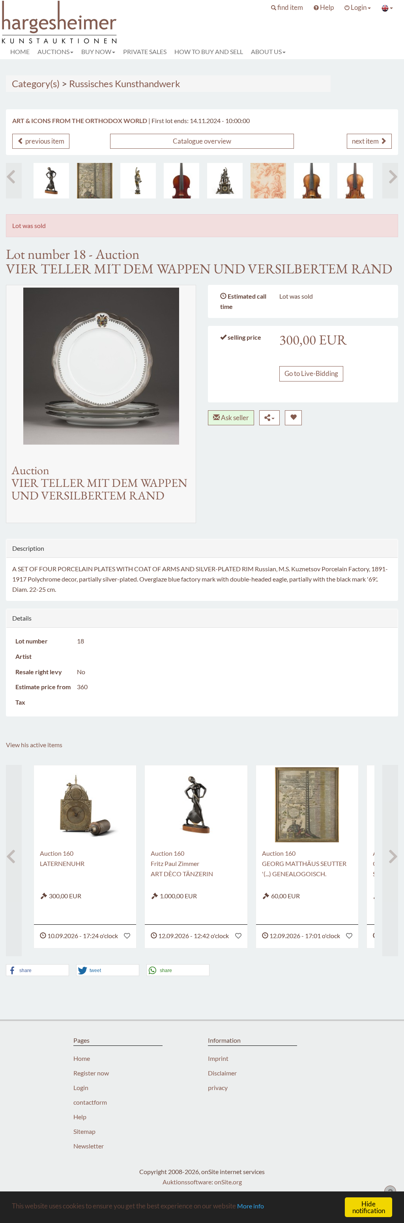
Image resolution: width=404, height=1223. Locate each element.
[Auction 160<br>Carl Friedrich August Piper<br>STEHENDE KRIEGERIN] (138, 180)
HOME (20, 51)
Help (79, 1116)
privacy (218, 1087)
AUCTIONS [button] (53, 51)
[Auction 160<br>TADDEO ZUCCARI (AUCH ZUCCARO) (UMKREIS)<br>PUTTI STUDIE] (268, 180)
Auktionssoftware (187, 1182)
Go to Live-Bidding (311, 373)
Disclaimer (222, 1073)
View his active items (34, 744)
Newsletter (88, 1146)
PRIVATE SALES (144, 51)
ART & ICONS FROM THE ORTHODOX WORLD (79, 120)
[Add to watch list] (293, 417)
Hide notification (368, 1207)
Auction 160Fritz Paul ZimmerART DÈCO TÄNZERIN (182, 863)
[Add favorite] (127, 935)
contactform (90, 1102)
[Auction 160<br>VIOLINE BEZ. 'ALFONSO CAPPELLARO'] (355, 180)
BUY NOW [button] (96, 51)
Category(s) (36, 83)
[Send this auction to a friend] (269, 417)
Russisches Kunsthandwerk (124, 83)
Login (80, 1087)
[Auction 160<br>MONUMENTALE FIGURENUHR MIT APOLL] (225, 180)
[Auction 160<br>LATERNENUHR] (85, 804)
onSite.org (228, 1182)
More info (250, 1206)
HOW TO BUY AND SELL (208, 51)
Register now (91, 1073)
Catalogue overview (202, 141)
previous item (44, 141)
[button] (287, 7)
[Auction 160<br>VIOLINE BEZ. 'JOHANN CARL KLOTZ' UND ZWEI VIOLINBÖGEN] (311, 180)
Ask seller (234, 417)
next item (366, 141)
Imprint (218, 1058)
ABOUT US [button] (266, 51)
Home (81, 1058)
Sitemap (84, 1131)
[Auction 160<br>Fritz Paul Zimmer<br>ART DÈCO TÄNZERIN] (51, 180)
